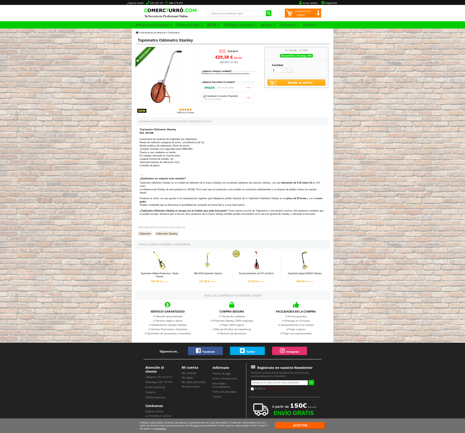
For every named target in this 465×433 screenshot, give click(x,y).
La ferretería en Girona (158, 416)
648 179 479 (176, 3)
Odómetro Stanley (167, 233)
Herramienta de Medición (153, 32)
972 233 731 (157, 3)
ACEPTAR (300, 425)
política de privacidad (277, 388)
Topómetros (174, 32)
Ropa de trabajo (189, 24)
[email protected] (155, 387)
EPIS (213, 24)
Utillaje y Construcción (240, 24)
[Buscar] (268, 13)
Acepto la (271, 388)
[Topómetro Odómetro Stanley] (165, 106)
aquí (196, 425)
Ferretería (289, 24)
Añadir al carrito (300, 82)
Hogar (268, 24)
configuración (160, 428)
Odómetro (145, 233)
